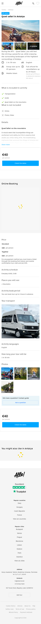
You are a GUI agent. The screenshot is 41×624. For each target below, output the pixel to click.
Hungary (19, 507)
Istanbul (19, 557)
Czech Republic (19, 511)
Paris (19, 553)
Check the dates (20, 163)
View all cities (19, 561)
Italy (19, 503)
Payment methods (26, 612)
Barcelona (19, 541)
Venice (19, 533)
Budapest (19, 529)
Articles (19, 606)
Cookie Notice (10, 606)
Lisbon (19, 545)
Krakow (19, 549)
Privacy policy (30, 609)
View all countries (19, 519)
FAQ (33, 606)
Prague (19, 537)
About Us (27, 606)
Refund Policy (13, 612)
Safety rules (10, 609)
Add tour (19, 595)
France (19, 515)
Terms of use (20, 609)
